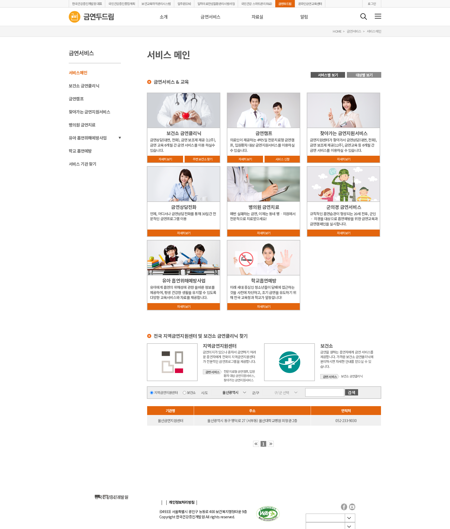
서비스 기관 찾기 (82, 164)
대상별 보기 (364, 74)
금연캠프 (76, 98)
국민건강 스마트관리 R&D (256, 3)
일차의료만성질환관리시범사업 (216, 3)
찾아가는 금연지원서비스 (89, 112)
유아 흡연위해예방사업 (88, 138)
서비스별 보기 (328, 74)
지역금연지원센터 (166, 392)
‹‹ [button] (256, 444)
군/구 (255, 392)
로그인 (372, 3)
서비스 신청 (282, 159)
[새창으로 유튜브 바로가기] (352, 506)
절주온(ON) (184, 3)
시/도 (204, 392)
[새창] (268, 514)
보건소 (191, 392)
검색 (363, 16)
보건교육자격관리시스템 (156, 3)
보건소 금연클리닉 (84, 85)
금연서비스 (210, 16)
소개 (163, 16)
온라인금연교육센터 (310, 3)
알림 (304, 16)
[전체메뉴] (378, 16)
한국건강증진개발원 (111, 497)
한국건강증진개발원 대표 (87, 3)
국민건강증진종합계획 (121, 3)
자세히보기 (165, 159)
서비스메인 (78, 72)
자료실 (258, 16)
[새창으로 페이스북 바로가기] (344, 506)
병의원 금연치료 (82, 125)
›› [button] (271, 444)
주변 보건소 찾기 (203, 159)
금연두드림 (285, 3)
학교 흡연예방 (80, 151)
